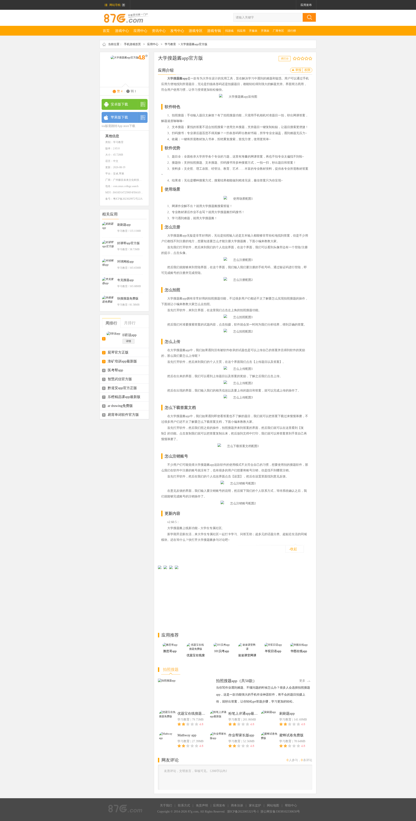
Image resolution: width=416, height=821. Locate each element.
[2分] (296, 58)
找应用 (241, 30)
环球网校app (125, 261)
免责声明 (202, 805)
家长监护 (255, 805)
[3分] (298, 58)
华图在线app (299, 651)
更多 (302, 680)
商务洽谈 (237, 805)
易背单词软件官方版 (123, 414)
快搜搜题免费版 (127, 298)
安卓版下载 (119, 104)
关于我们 (166, 805)
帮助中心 (291, 805)
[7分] (305, 58)
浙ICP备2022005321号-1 (243, 811)
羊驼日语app (273, 651)
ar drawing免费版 (120, 406)
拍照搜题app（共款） (236, 681)
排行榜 (292, 30)
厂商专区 (278, 30)
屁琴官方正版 (118, 352)
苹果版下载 (119, 117)
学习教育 (170, 44)
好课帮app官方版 (128, 243)
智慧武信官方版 (120, 379)
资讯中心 (159, 31)
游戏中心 (122, 31)
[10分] (311, 58)
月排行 (130, 323)
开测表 (265, 30)
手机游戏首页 (132, 44)
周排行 (111, 323)
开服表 (253, 30)
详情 (128, 341)
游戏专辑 (214, 31)
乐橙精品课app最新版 (124, 397)
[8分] (307, 58)
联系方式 (184, 805)
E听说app (129, 335)
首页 (106, 31)
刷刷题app (124, 224)
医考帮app (115, 370)
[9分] (309, 58)
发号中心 (177, 31)
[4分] (300, 58)
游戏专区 (196, 31)
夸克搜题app (125, 280)
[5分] (301, 58)
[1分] (294, 58)
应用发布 (306, 5)
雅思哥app (170, 651)
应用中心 (140, 31)
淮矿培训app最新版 (122, 361)
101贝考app (221, 651)
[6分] (303, 58)
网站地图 (273, 805)
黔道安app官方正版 (122, 388)
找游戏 (229, 30)
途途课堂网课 (247, 655)
